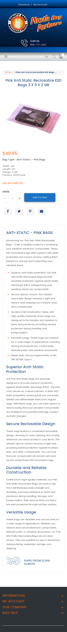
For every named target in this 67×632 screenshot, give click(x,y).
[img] (61, 56)
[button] (34, 43)
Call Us (35, 41)
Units (6, 191)
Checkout (24, 4)
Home (8, 72)
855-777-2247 (38, 44)
